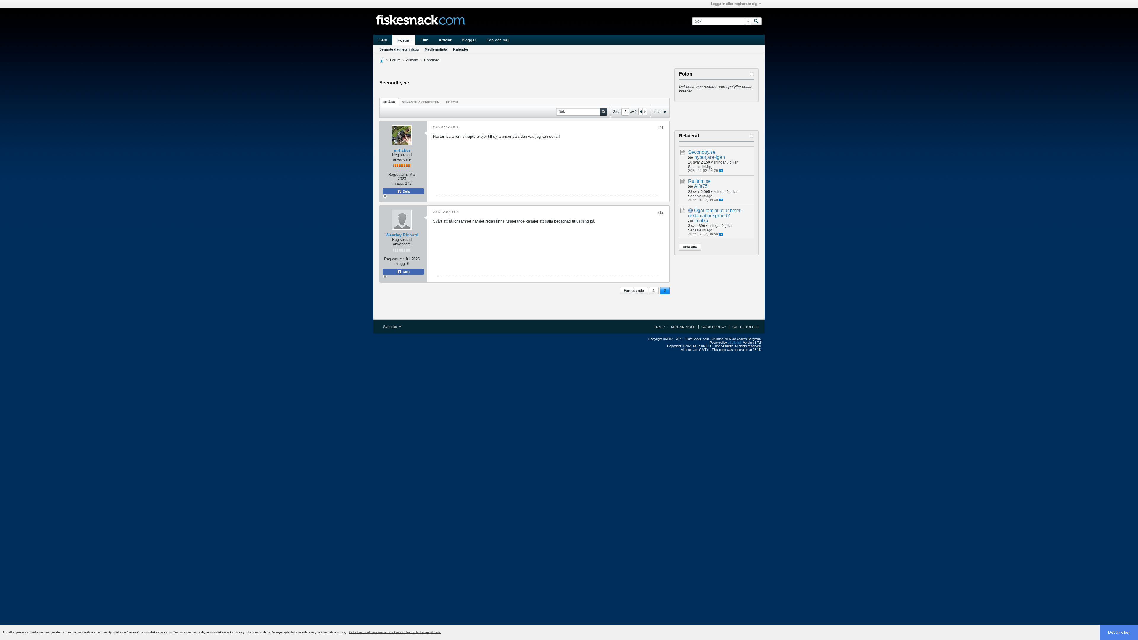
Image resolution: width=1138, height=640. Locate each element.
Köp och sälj (497, 40)
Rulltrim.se (699, 181)
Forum (403, 40)
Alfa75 (701, 186)
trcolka (701, 220)
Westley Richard (402, 235)
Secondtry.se (701, 152)
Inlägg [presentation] (389, 102)
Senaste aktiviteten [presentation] (420, 102)
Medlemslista (436, 49)
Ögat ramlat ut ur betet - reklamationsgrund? (715, 213)
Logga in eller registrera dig (734, 4)
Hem (382, 40)
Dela (406, 191)
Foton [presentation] (452, 102)
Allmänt (412, 60)
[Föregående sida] (641, 111)
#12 (660, 212)
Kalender (461, 49)
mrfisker (402, 150)
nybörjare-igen (709, 157)
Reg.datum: (398, 174)
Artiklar (445, 40)
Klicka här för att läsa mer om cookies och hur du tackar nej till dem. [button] (395, 632)
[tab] (389, 102)
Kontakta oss (683, 327)
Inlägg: (398, 183)
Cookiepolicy (713, 327)
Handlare (431, 60)
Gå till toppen (745, 327)
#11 (661, 128)
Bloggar (469, 40)
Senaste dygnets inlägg (399, 49)
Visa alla (690, 247)
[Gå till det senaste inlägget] (721, 170)
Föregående (634, 291)
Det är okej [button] (1119, 632)
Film (425, 40)
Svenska (390, 327)
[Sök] (756, 21)
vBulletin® (735, 342)
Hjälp (660, 327)
